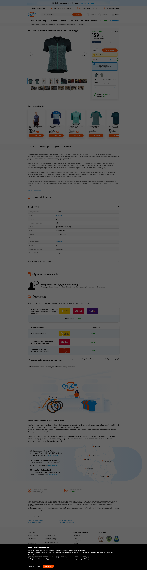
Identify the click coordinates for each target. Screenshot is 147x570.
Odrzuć (38, 566)
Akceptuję (48, 566)
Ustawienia (31, 566)
